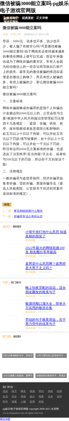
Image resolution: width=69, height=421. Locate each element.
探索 (14, 401)
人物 (23, 401)
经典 (59, 391)
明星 (41, 396)
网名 (23, 391)
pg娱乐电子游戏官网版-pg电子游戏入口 (11, 18)
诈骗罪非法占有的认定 (28, 216)
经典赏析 (28, 17)
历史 (14, 396)
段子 (14, 391)
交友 (50, 396)
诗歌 (50, 391)
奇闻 (23, 396)
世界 (32, 401)
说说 (5, 391)
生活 (5, 396)
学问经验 (30, 240)
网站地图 (5, 419)
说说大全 (30, 296)
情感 (32, 391)
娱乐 (32, 396)
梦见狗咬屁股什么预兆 (28, 211)
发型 (59, 396)
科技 (41, 401)
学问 (41, 391)
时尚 (5, 401)
